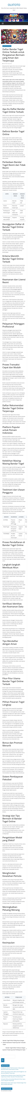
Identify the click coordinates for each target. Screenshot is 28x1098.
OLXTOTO (14, 5)
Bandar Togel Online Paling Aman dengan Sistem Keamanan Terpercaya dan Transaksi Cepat (14, 1042)
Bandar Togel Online (7, 46)
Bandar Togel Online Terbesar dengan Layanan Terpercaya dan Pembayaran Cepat (13, 1049)
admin (11, 63)
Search (2, 1060)
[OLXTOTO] (14, 14)
